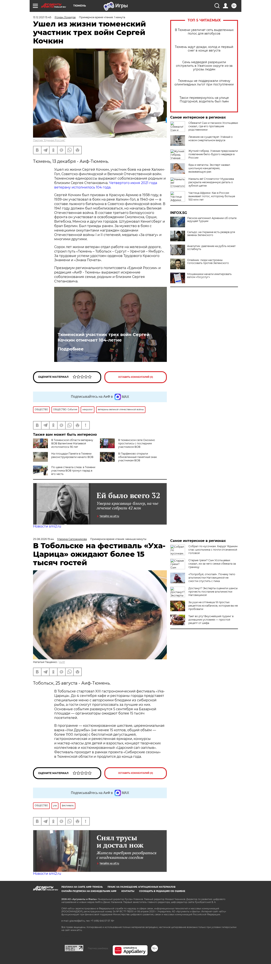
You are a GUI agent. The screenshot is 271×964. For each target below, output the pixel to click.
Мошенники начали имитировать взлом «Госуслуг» (209, 276)
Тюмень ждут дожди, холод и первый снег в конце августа (204, 48)
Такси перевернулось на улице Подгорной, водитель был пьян (204, 99)
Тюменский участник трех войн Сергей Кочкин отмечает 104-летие (103, 337)
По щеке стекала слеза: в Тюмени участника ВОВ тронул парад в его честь (73, 471)
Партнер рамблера (98, 948)
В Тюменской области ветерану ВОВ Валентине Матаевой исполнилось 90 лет (72, 443)
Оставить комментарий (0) (135, 377)
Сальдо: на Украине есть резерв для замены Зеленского (211, 234)
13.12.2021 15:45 (42, 17)
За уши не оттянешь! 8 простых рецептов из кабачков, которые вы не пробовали (213, 606)
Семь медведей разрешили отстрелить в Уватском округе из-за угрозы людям (204, 65)
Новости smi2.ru (47, 526)
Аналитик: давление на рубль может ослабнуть (211, 248)
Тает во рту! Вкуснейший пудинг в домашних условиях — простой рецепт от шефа (211, 620)
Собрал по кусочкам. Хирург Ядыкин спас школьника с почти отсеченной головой (213, 550)
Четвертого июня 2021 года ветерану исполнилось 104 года (105, 185)
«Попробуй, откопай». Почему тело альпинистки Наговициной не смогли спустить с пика (211, 578)
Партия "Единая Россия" (49, 140)
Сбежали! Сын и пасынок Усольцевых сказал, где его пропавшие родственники (213, 126)
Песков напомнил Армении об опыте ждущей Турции (211, 220)
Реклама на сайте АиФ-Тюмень (82, 887)
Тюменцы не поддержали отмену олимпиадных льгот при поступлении (204, 82)
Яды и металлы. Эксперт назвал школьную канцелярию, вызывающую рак (209, 168)
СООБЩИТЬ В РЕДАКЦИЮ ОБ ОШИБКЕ (162, 891)
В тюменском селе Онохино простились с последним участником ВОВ (136, 443)
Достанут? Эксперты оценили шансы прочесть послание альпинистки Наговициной (213, 592)
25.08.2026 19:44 (43, 539)
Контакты (127, 891)
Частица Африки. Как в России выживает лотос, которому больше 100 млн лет (211, 196)
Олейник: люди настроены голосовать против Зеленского (208, 262)
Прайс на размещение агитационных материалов (142, 887)
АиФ (62, 662)
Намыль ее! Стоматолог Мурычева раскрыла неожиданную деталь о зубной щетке (211, 182)
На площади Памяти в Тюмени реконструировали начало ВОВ (72, 455)
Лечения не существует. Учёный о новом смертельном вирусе (210, 138)
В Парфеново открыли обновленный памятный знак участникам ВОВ (137, 457)
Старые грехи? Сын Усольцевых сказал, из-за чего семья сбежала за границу (212, 564)
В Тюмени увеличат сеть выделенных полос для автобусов (204, 31)
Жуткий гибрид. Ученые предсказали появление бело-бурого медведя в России (213, 154)
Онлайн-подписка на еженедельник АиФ (88, 891)
